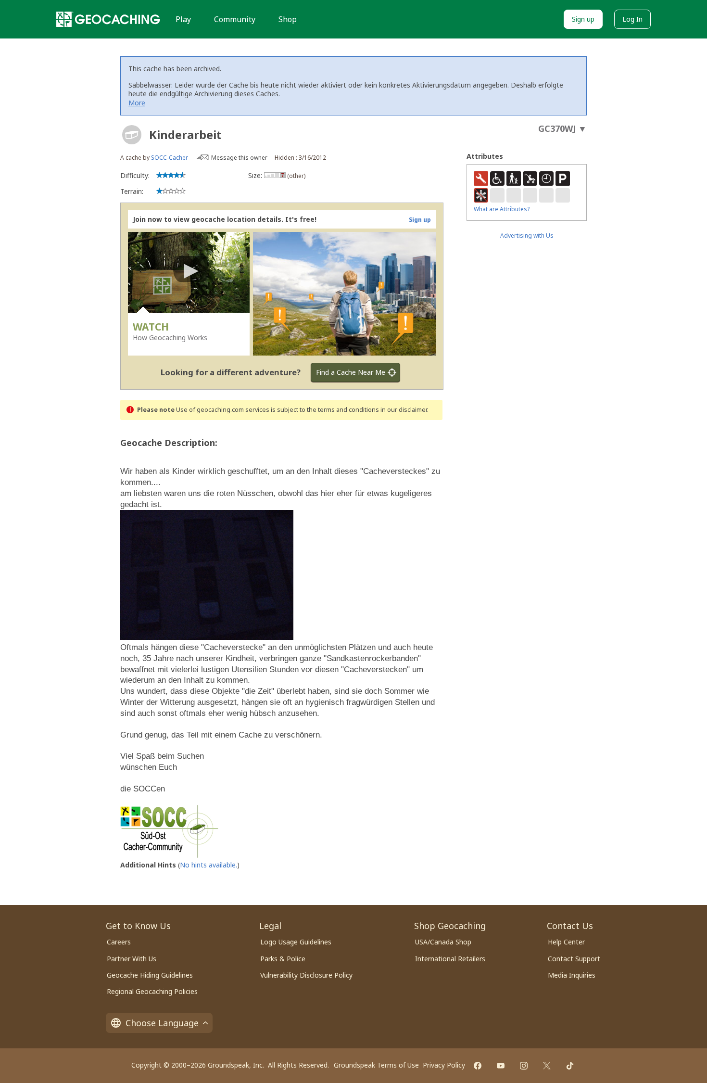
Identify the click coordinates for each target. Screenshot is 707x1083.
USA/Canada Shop (443, 941)
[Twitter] (547, 1066)
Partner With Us (131, 958)
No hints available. (208, 864)
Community (234, 19)
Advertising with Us (527, 235)
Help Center (566, 941)
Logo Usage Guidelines (295, 941)
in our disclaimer (403, 410)
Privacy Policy (444, 1065)
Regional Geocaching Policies (152, 991)
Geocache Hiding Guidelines (150, 975)
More (136, 102)
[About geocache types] (131, 134)
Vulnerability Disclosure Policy (306, 975)
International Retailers (450, 958)
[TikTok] (570, 1066)
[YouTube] (500, 1066)
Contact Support (574, 958)
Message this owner (239, 157)
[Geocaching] (108, 19)
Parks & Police (282, 958)
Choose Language (162, 1023)
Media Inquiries (571, 975)
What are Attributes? (502, 209)
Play (183, 19)
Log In (632, 19)
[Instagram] (524, 1066)
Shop (287, 19)
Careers (119, 941)
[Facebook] (477, 1066)
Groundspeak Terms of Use (376, 1065)
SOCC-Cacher (169, 157)
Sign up (583, 19)
